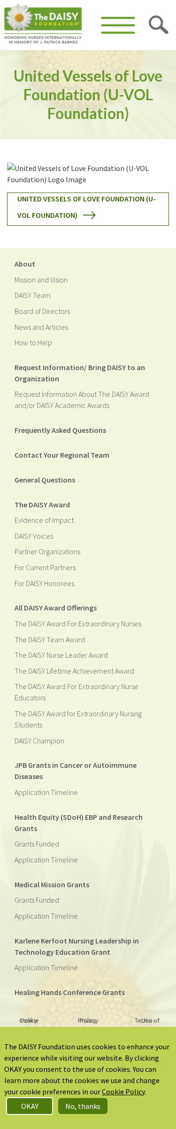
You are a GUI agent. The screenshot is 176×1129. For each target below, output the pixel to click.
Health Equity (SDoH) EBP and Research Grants (79, 822)
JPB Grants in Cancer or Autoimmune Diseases (76, 770)
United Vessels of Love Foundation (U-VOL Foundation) (86, 207)
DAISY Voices (34, 536)
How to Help (33, 342)
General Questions (45, 479)
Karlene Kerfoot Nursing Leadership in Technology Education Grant (77, 946)
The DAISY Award (42, 504)
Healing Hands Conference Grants (70, 992)
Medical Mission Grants (52, 884)
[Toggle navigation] (118, 25)
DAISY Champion (39, 740)
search (159, 25)
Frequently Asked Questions (60, 430)
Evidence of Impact (44, 520)
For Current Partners (45, 567)
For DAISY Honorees (44, 583)
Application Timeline (46, 792)
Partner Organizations (47, 551)
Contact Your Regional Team (62, 455)
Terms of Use (147, 1020)
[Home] (43, 25)
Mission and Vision (41, 279)
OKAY (29, 1106)
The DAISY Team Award (50, 639)
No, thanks (82, 1106)
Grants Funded (37, 843)
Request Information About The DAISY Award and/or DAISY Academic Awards (82, 399)
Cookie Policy (29, 1020)
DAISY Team (33, 295)
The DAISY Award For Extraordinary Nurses (78, 623)
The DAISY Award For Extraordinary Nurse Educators (76, 692)
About (25, 263)
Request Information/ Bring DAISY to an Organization (80, 373)
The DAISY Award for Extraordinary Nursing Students (78, 719)
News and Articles (41, 327)
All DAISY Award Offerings (56, 607)
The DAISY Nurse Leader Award (61, 655)
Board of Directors (42, 311)
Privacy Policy (88, 1020)
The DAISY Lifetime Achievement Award (74, 671)
